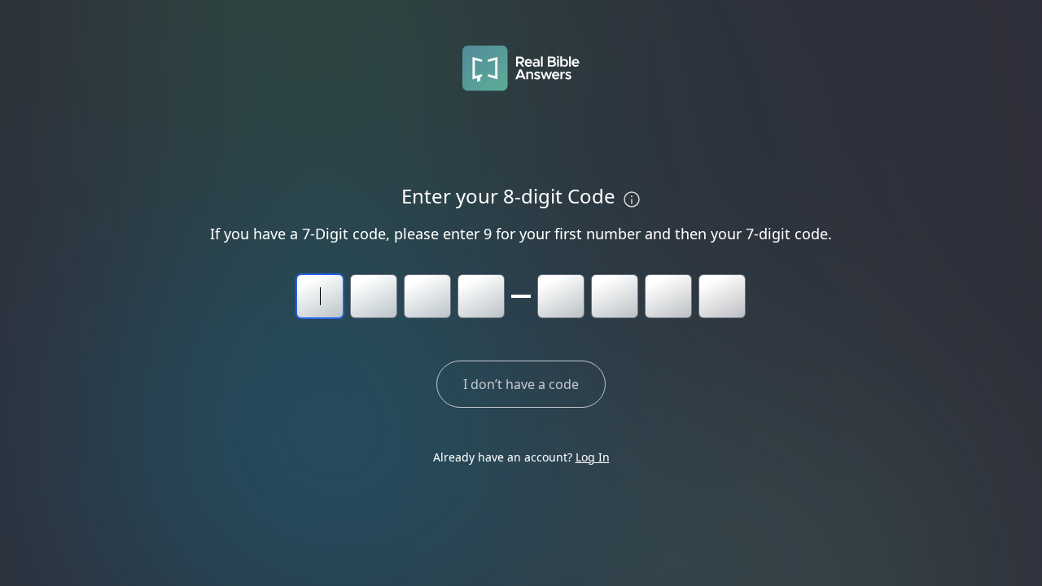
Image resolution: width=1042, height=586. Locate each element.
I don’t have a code (521, 384)
